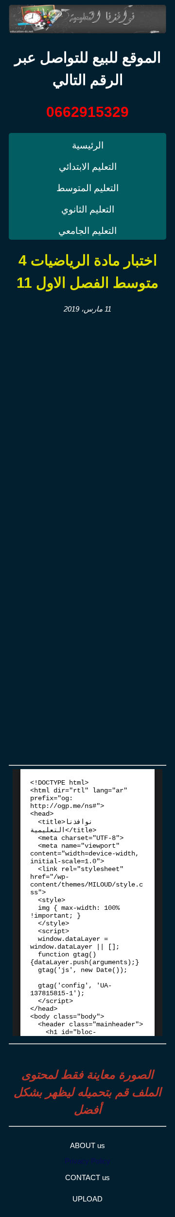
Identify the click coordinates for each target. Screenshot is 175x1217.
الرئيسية (88, 145)
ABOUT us (87, 1145)
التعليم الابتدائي (88, 167)
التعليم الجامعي (87, 231)
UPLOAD (87, 1199)
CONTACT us (87, 1177)
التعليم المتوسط (87, 188)
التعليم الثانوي (87, 209)
